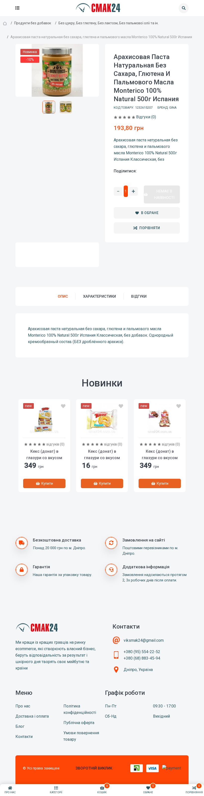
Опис (63, 296)
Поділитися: (125, 171)
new (28, 406)
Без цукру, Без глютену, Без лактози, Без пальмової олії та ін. (108, 23)
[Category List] (17, 8)
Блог (19, 726)
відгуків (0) (55, 444)
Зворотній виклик (93, 768)
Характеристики (99, 296)
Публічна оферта (78, 722)
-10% (30, 60)
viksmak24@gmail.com (144, 640)
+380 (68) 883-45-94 (142, 658)
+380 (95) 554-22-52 (142, 651)
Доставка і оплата (32, 716)
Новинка (30, 52)
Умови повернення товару (81, 736)
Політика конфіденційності (79, 709)
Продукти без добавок (32, 23)
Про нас (22, 706)
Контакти (24, 736)
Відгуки (139, 296)
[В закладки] (63, 406)
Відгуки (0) (146, 117)
